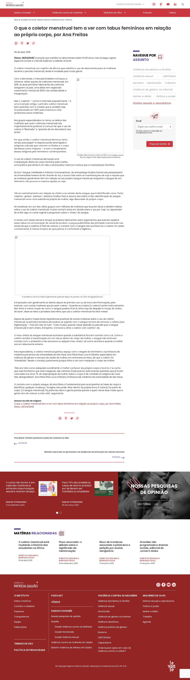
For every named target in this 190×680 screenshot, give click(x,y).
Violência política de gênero (112, 627)
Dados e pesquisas (16, 502)
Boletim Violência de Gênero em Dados (71, 647)
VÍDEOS (55, 602)
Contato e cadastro (24, 606)
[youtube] (168, 4)
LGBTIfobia (169, 76)
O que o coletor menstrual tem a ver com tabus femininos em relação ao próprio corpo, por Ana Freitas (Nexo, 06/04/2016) (67, 405)
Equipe (17, 621)
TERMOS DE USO (23, 643)
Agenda (147, 621)
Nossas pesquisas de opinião (66, 616)
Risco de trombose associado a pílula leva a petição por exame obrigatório (114, 547)
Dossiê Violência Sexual (67, 637)
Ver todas (144, 504)
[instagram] (154, 4)
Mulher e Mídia (142, 96)
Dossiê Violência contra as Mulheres (73, 626)
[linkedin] (175, 4)
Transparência (21, 616)
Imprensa (19, 611)
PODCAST (57, 595)
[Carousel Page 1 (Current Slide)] (57, 513)
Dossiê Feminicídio (64, 631)
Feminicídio (154, 83)
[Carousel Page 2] (61, 513)
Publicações (20, 627)
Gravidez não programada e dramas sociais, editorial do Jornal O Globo (154, 547)
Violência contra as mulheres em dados (72, 642)
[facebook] (161, 4)
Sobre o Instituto (22, 601)
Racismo (138, 83)
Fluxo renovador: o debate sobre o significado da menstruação (70, 547)
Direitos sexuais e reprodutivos (152, 103)
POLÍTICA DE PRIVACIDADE (29, 650)
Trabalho (170, 83)
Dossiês (55, 621)
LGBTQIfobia (104, 637)
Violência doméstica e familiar (152, 69)
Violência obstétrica (108, 621)
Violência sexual (143, 76)
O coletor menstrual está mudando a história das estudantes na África (34, 545)
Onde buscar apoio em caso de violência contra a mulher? (114, 649)
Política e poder (166, 96)
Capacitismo (104, 642)
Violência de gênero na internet (153, 89)
